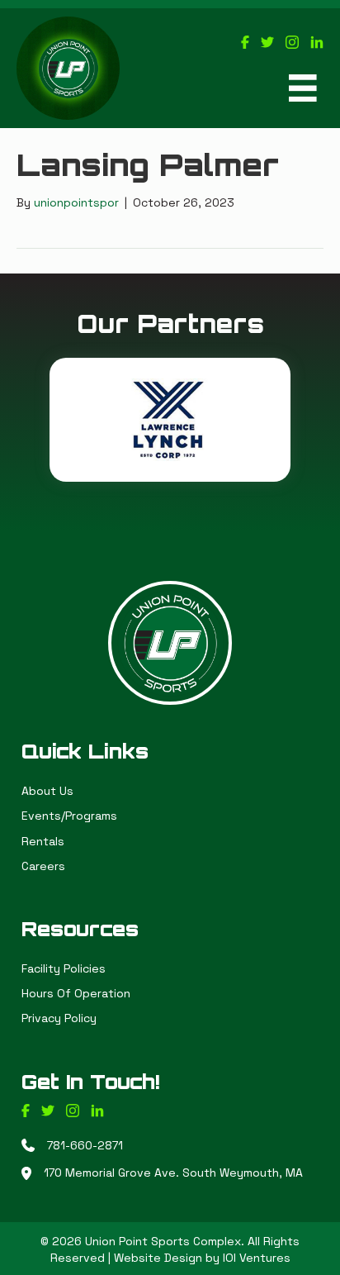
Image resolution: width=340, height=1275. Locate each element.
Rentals (42, 841)
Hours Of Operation (75, 993)
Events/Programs (69, 815)
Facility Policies (63, 968)
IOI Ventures (256, 1257)
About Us (47, 790)
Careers (43, 866)
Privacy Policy (59, 1018)
